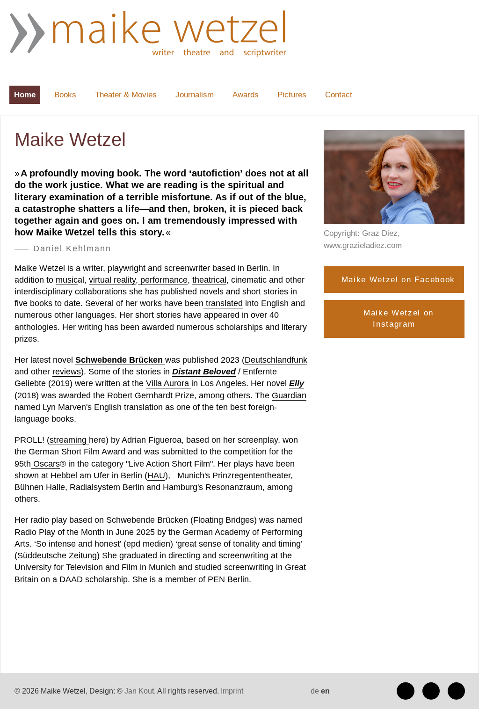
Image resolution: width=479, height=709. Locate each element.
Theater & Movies (126, 94)
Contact (338, 94)
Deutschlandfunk (276, 360)
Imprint (232, 691)
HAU (156, 475)
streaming (69, 440)
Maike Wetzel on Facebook (398, 279)
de (315, 691)
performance (163, 280)
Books (65, 94)
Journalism (194, 94)
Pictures (291, 94)
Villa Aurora (168, 383)
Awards (245, 94)
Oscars (45, 463)
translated (223, 303)
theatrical (209, 280)
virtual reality (112, 280)
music (67, 280)
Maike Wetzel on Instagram (398, 318)
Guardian (289, 395)
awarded (158, 327)
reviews (66, 371)
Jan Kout (139, 691)
